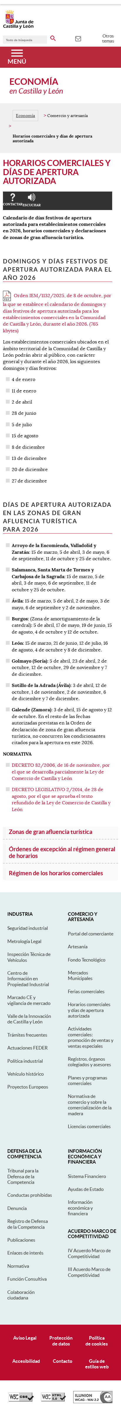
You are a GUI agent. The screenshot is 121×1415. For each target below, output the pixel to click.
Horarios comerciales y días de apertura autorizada (89, 1010)
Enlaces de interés (25, 1252)
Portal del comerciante (90, 933)
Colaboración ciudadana (21, 1294)
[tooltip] (78, 38)
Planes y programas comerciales (87, 1080)
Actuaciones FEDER (27, 1047)
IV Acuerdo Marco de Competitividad (89, 1253)
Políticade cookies (96, 1340)
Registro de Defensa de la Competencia (27, 1223)
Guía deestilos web (97, 1363)
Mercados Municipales (80, 975)
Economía (25, 115)
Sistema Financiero (87, 1176)
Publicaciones (21, 1240)
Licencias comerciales (89, 1126)
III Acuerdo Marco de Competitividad (89, 1272)
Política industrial (25, 1061)
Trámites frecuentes (27, 1034)
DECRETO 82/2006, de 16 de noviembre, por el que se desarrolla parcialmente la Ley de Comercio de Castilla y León (61, 771)
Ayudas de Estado (86, 1189)
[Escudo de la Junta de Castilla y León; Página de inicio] (18, 28)
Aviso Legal (24, 1337)
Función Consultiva (27, 1279)
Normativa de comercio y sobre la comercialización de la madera (90, 1105)
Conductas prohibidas (29, 1195)
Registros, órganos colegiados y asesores (89, 1061)
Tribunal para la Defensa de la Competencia (22, 1176)
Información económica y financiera (80, 1207)
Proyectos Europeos (27, 1086)
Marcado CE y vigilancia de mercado (29, 1000)
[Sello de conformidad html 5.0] (53, 1400)
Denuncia (17, 1208)
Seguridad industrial (27, 928)
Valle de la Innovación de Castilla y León (29, 1018)
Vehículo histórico (25, 1074)
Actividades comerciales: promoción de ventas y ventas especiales (90, 1037)
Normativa (18, 1266)
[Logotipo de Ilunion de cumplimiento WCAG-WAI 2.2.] (92, 1402)
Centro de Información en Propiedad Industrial (28, 978)
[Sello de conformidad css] (21, 1400)
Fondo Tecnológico (86, 959)
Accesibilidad (26, 1361)
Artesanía (78, 946)
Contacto (62, 1361)
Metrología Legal (24, 941)
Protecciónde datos (61, 1340)
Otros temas (108, 38)
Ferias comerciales (86, 991)
